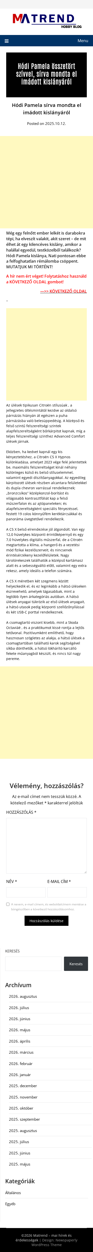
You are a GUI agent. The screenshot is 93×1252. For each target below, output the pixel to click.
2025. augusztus (23, 1130)
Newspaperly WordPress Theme (54, 1242)
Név (11, 881)
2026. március (21, 1052)
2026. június (19, 1018)
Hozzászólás (21, 812)
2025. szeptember (24, 1119)
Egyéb (10, 1203)
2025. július (19, 1141)
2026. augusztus (23, 996)
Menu (83, 40)
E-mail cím (59, 881)
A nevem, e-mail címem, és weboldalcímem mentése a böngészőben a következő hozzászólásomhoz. (48, 906)
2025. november (23, 1097)
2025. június (19, 1152)
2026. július (19, 1007)
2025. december (23, 1085)
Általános (13, 1192)
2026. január (20, 1074)
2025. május (19, 1164)
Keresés (12, 950)
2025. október (21, 1108)
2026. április (19, 1041)
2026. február (20, 1063)
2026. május (19, 1029)
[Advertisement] (46, 182)
